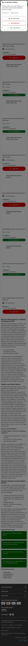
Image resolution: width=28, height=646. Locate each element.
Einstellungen (15, 18)
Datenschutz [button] (14, 13)
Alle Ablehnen (15, 23)
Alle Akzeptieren (15, 28)
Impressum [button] (5, 13)
